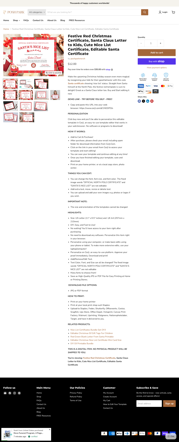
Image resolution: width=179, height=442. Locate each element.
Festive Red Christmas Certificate (99, 358)
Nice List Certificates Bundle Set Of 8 (88, 329)
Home (6, 20)
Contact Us (38, 20)
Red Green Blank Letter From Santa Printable (92, 336)
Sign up (169, 403)
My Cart (106, 400)
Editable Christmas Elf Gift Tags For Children (91, 333)
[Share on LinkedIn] (147, 101)
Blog (62, 20)
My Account (108, 393)
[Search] (144, 12)
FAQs (26, 20)
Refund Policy (76, 396)
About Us (51, 20)
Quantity (141, 37)
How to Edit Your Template (115, 404)
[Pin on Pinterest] (151, 101)
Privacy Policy (76, 393)
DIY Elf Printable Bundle (81, 343)
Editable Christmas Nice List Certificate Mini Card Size (95, 340)
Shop (15, 20)
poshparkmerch (78, 58)
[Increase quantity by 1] (160, 43)
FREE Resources (77, 20)
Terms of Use (75, 400)
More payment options (157, 68)
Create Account (110, 396)
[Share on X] (143, 101)
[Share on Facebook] (139, 101)
